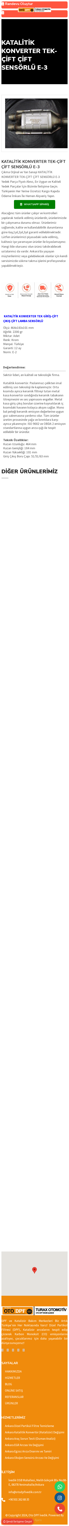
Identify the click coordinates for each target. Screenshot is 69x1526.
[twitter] (8, 1350)
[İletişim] (34, 13)
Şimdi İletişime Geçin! (18, 1521)
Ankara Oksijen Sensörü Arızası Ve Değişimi (32, 1458)
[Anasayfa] (34, 10)
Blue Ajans (34, 1520)
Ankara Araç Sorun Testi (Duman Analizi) (30, 1439)
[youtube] (24, 1350)
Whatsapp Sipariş (36, 204)
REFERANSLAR (14, 1397)
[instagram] (18, 1350)
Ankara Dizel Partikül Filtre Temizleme (29, 1426)
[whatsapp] (60, 1487)
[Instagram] (60, 1498)
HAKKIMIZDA (13, 1371)
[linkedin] (13, 1350)
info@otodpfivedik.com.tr (24, 1492)
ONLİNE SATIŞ (14, 1390)
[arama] (60, 1509)
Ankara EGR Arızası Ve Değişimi (24, 1445)
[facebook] (2, 1350)
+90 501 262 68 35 (18, 1499)
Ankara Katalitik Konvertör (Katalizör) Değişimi (34, 1432)
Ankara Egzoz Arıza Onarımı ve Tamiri (28, 1451)
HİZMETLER (12, 1378)
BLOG (8, 1384)
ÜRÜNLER (11, 1403)
